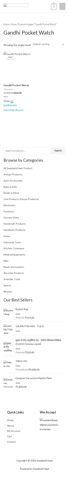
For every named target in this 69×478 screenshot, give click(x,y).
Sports (7, 285)
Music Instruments (14, 266)
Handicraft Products (15, 223)
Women (8, 291)
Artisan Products (13, 174)
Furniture (9, 211)
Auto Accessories (13, 180)
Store (13, 24)
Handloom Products (14, 229)
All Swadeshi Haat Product (18, 168)
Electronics (10, 205)
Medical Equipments (14, 254)
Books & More (11, 192)
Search (58, 150)
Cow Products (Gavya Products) (21, 199)
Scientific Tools (12, 279)
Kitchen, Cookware (14, 248)
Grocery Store (11, 217)
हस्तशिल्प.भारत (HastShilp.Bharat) (14, 107)
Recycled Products (14, 272)
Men (6, 260)
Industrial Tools (12, 242)
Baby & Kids (10, 186)
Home (7, 236)
